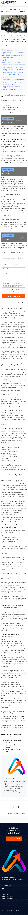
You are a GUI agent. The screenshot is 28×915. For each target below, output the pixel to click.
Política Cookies (17, 910)
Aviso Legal (21, 909)
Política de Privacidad (8, 896)
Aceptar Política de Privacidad (10, 289)
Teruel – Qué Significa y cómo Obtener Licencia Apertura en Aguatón (14, 745)
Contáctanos (5, 894)
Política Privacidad (7, 910)
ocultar (16, 50)
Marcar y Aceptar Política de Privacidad (13, 291)
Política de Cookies (7, 898)
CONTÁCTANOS (14, 838)
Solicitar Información (14, 296)
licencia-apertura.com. (12, 909)
